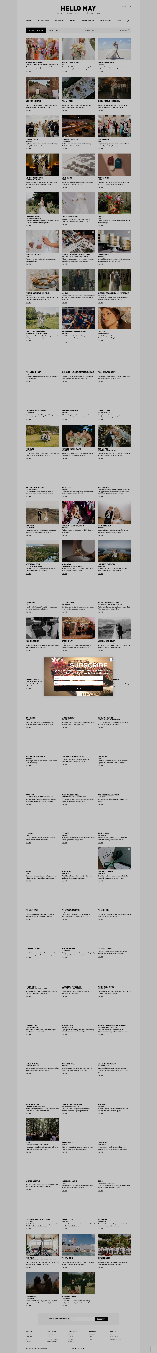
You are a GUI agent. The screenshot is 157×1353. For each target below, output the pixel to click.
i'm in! (78, 688)
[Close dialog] (111, 659)
